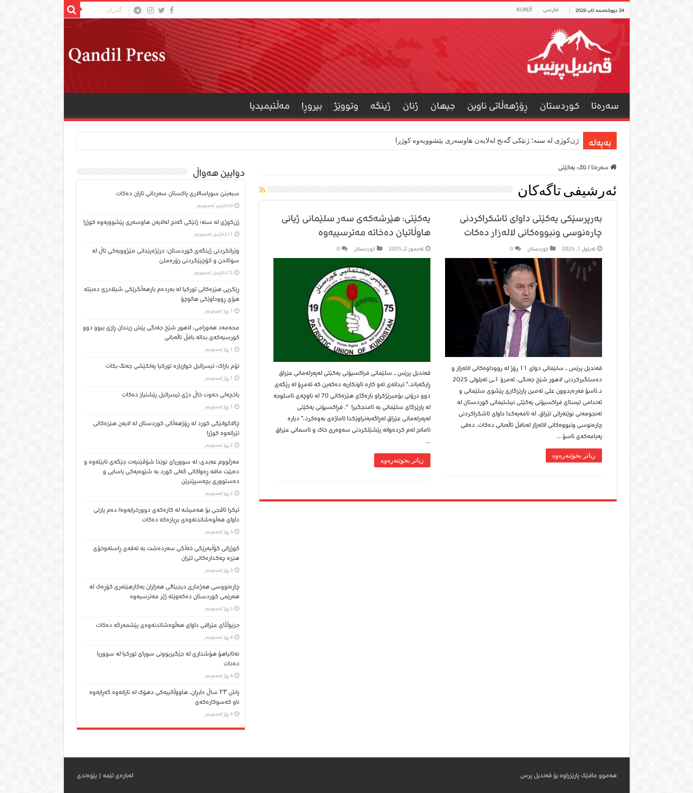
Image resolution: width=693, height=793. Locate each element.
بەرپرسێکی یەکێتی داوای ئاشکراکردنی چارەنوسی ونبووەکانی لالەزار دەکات (531, 225)
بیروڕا (312, 105)
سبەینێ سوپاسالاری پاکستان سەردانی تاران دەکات (177, 193)
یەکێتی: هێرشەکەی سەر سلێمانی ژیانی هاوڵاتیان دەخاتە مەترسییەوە (356, 225)
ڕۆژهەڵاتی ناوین (497, 105)
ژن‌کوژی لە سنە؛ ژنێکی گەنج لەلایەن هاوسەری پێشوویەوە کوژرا (487, 140)
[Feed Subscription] (262, 191)
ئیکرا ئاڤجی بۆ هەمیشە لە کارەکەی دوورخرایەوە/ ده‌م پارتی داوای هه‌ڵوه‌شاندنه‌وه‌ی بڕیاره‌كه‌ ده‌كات (166, 514)
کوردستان (559, 105)
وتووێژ (346, 105)
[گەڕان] (72, 10)
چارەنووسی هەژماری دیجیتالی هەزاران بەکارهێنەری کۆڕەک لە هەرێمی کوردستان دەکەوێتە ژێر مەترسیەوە (164, 591)
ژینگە (380, 105)
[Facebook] (171, 10)
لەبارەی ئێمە (118, 775)
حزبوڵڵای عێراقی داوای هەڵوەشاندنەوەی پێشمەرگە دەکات (166, 625)
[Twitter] (161, 10)
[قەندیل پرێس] (347, 55)
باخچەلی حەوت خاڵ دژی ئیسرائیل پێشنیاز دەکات (180, 394)
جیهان (442, 105)
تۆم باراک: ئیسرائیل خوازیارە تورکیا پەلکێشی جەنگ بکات (172, 366)
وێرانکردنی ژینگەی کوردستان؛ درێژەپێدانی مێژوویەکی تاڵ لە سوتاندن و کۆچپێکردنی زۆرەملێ (165, 255)
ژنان (411, 105)
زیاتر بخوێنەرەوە (574, 455)
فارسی (551, 9)
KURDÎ (524, 9)
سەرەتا (605, 105)
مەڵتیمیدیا (270, 105)
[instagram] (150, 10)
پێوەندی (87, 775)
